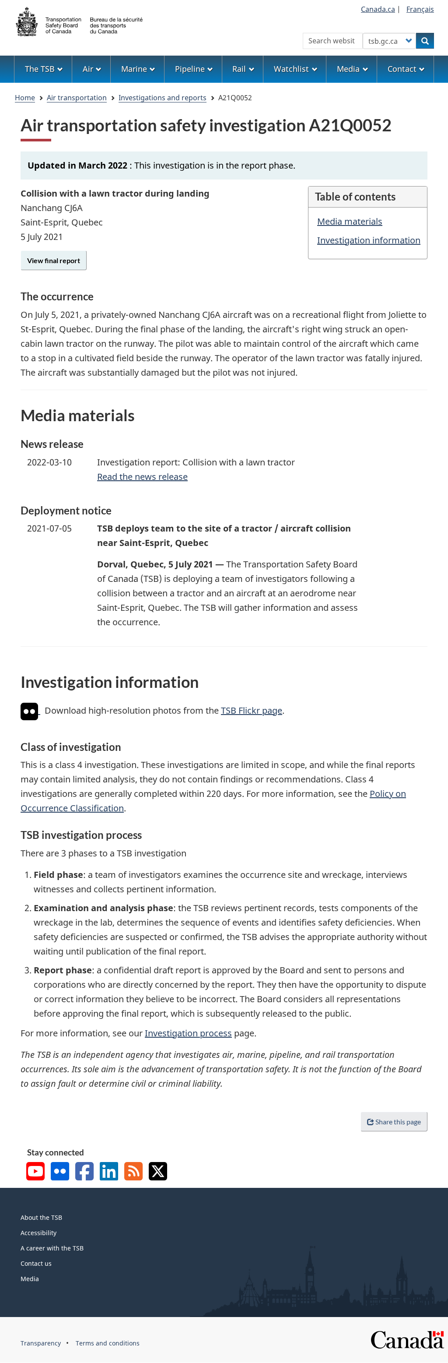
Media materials (349, 221)
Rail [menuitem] (239, 68)
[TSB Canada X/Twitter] (158, 1172)
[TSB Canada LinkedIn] (109, 1172)
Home (25, 97)
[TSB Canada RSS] (133, 1172)
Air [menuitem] (88, 68)
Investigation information (368, 240)
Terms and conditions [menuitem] (108, 1343)
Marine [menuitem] (134, 68)
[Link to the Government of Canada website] (407, 1339)
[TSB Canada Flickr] (60, 1172)
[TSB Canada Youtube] (35, 1172)
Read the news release (142, 477)
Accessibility (38, 1233)
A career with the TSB (52, 1248)
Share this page (398, 1121)
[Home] (79, 20)
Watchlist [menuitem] (291, 68)
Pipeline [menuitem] (190, 68)
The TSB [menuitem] (40, 68)
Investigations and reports (162, 97)
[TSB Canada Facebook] (84, 1172)
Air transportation (77, 97)
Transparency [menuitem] (41, 1343)
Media (30, 1279)
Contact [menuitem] (402, 68)
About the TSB (41, 1217)
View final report (53, 260)
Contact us (36, 1263)
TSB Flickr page (251, 710)
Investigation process (188, 1033)
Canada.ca (378, 9)
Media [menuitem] (348, 68)
